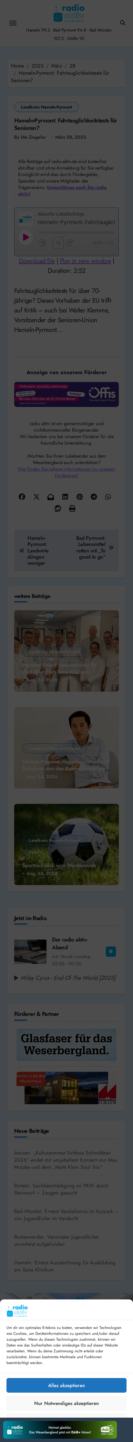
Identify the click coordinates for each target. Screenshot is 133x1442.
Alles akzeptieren (66, 1385)
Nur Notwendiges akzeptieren (66, 1403)
